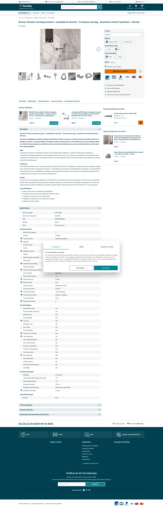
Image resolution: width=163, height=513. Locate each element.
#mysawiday (51, 13)
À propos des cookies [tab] (107, 247)
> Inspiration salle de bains (90, 463)
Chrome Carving (59, 225)
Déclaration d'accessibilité (54, 504)
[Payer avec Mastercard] (140, 77)
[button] (140, 71)
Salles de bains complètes (90, 446)
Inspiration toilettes (88, 448)
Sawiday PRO (132, 13)
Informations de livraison (72, 101)
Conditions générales (37, 504)
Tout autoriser (106, 268)
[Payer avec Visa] (127, 77)
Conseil (43, 13)
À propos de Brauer (57, 101)
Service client (140, 13)
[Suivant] (99, 49)
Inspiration (36, 13)
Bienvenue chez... (87, 454)
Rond (110, 57)
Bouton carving (113, 42)
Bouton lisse (128, 42)
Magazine (85, 457)
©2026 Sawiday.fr (24, 504)
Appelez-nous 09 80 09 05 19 (131, 435)
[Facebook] (84, 490)
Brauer (57, 222)
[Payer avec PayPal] (121, 77)
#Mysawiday (86, 459)
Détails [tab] (81, 247)
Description (22, 101)
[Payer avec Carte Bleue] (114, 77)
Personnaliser (80, 268)
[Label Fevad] (107, 78)
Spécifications (32, 101)
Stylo (120, 57)
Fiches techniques (43, 101)
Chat (91, 435)
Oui (119, 49)
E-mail (60, 435)
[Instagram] (89, 490)
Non (110, 49)
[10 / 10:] (97, 76)
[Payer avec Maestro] (134, 77)
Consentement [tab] (56, 247)
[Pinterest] (87, 490)
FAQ (28, 435)
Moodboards (86, 451)
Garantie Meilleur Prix (113, 92)
